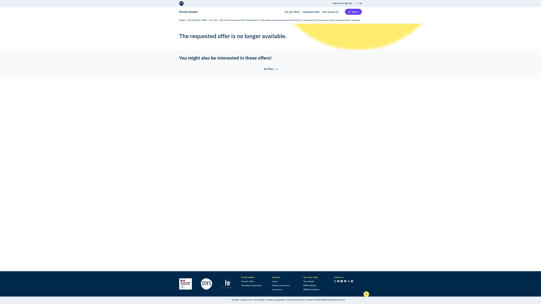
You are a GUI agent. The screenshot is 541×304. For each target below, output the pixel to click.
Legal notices (246, 300)
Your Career (329, 11)
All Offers (269, 69)
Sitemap (235, 300)
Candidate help (311, 11)
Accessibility (259, 300)
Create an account (281, 285)
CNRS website (309, 285)
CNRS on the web (341, 3)
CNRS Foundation (311, 289)
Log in (275, 281)
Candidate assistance (251, 285)
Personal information (296, 300)
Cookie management (275, 300)
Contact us (277, 289)
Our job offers (292, 11)
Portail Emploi (188, 12)
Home (182, 20)
